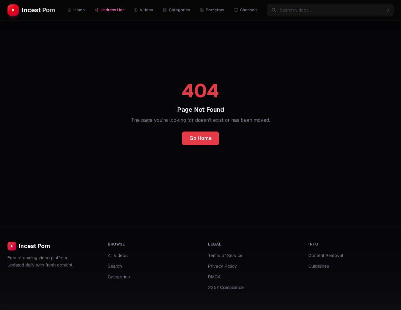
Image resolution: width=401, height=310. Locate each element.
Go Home (200, 138)
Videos (146, 10)
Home (79, 10)
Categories (179, 10)
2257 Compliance (226, 287)
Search (115, 266)
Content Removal (325, 255)
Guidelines (318, 266)
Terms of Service (225, 255)
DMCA (214, 277)
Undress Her (112, 10)
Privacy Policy (222, 266)
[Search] (387, 10)
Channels (249, 10)
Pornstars (215, 10)
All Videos (118, 255)
